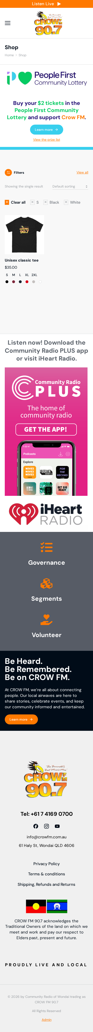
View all (82, 172)
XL (27, 275)
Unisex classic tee (22, 260)
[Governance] (46, 548)
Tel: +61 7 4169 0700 (47, 813)
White (40, 282)
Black (7, 282)
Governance (46, 562)
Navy (20, 282)
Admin (47, 1020)
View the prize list (46, 139)
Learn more (44, 129)
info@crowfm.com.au (47, 837)
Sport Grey (33, 282)
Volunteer (47, 635)
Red (27, 282)
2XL (34, 275)
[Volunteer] (46, 621)
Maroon (13, 282)
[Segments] (46, 584)
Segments (46, 599)
